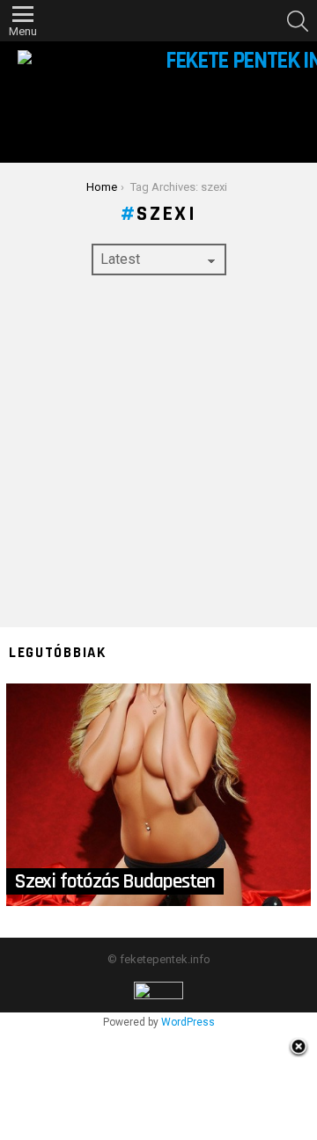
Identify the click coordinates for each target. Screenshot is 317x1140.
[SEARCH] (297, 21)
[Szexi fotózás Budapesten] (158, 795)
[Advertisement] (158, 451)
